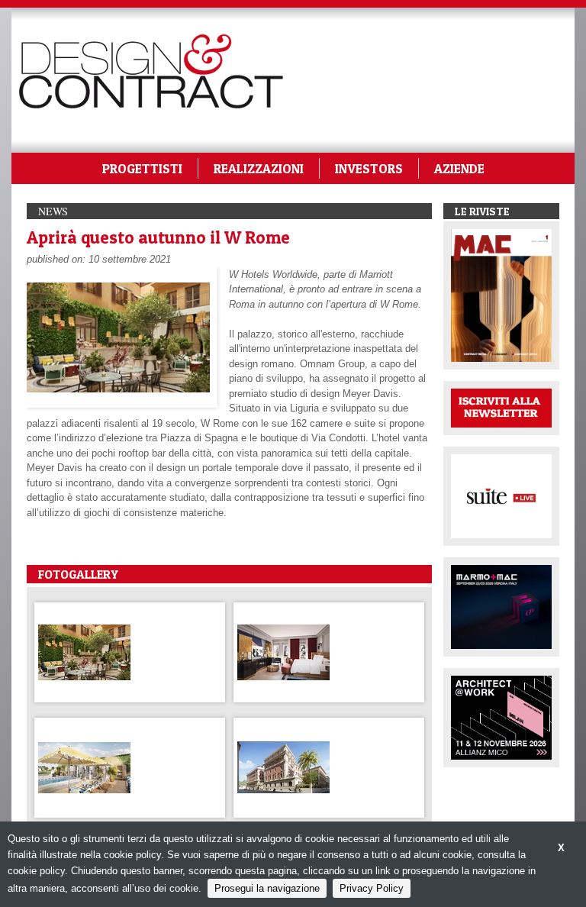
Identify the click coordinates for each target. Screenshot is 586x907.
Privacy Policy (372, 888)
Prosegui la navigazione (267, 888)
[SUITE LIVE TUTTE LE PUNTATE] (501, 495)
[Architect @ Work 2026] (501, 716)
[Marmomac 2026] (501, 605)
